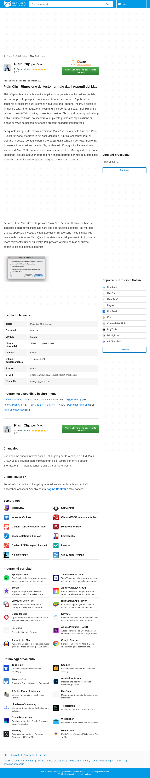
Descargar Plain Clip (78, 405)
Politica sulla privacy (79, 760)
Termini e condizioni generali (18, 760)
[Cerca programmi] (108, 4)
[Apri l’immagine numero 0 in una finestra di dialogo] (26, 269)
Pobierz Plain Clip (13, 405)
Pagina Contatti (56, 489)
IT (139, 4)
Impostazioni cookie (14, 764)
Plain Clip (28, 64)
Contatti (15, 755)
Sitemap (43, 755)
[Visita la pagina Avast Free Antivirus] (80, 63)
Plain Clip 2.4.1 (111, 162)
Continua (124, 170)
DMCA (120, 760)
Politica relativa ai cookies (51, 760)
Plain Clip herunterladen (46, 399)
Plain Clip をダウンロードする (45, 405)
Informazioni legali (103, 760)
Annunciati (29, 755)
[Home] (5, 56)
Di (18, 69)
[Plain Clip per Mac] (7, 67)
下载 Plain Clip (73, 399)
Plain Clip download (14, 409)
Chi (5, 755)
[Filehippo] (14, 4)
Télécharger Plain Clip (15, 399)
